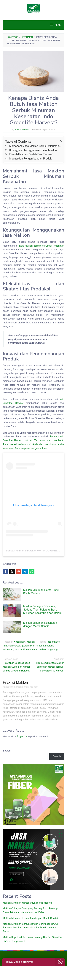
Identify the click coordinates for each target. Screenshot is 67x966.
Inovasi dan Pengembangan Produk (30, 158)
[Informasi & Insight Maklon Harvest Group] (33, 8)
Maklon (31, 641)
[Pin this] (18, 571)
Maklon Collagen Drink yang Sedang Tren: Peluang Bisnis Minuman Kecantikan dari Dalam (42, 609)
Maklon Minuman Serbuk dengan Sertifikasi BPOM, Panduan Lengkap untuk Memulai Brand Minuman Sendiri (30, 927)
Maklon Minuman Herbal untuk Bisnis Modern (41, 591)
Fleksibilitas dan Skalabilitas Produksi (31, 154)
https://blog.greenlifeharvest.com (20, 686)
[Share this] (5, 571)
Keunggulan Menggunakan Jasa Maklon (33, 150)
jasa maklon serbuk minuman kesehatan (41, 245)
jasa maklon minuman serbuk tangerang (36, 649)
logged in (22, 736)
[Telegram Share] (25, 571)
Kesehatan (19, 641)
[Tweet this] (12, 571)
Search (6, 750)
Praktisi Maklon (15, 682)
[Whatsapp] (31, 571)
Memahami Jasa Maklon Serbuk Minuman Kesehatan (35, 146)
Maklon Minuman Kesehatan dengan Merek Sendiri (40, 624)
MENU (58, 25)
